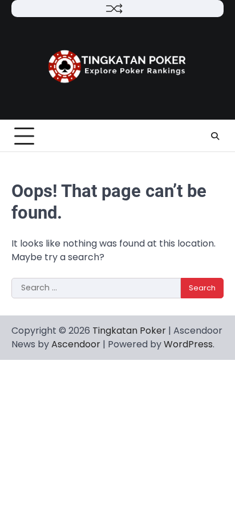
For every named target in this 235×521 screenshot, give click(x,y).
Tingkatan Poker (129, 330)
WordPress (188, 344)
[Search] (215, 136)
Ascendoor (75, 344)
